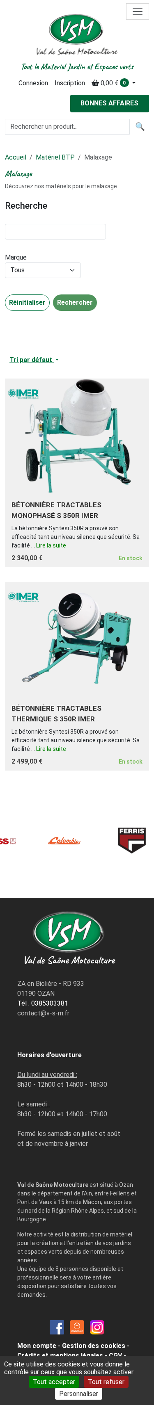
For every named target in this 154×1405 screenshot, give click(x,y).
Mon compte (36, 1346)
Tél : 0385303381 (42, 1003)
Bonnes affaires (109, 103)
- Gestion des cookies (91, 1346)
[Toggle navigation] (137, 11)
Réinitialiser (27, 302)
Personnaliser (78, 1394)
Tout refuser (106, 1382)
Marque (16, 257)
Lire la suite (51, 545)
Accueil (15, 157)
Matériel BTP (55, 157)
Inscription (70, 83)
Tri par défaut (31, 360)
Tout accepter (54, 1382)
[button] (114, 83)
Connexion (33, 83)
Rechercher (75, 302)
